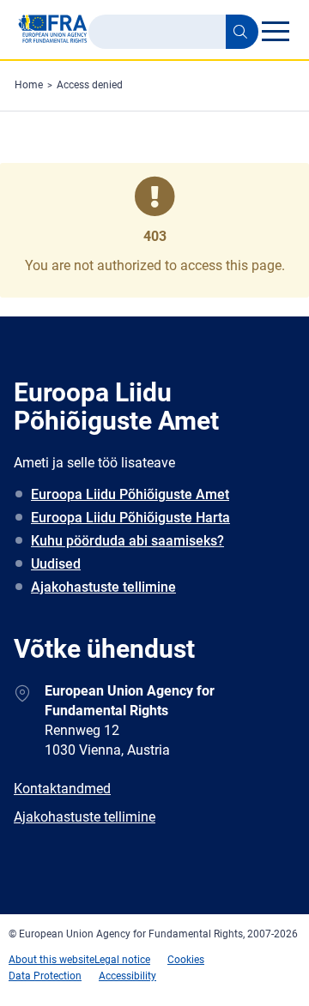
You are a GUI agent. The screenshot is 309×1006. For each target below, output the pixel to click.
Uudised (56, 564)
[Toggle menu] (275, 31)
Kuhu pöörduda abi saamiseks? (127, 541)
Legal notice (122, 960)
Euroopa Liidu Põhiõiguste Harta (130, 517)
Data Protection (45, 976)
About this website (51, 960)
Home (29, 85)
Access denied (90, 85)
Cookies (185, 960)
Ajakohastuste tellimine (103, 587)
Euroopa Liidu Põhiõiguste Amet (130, 494)
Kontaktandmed (62, 788)
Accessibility (127, 976)
